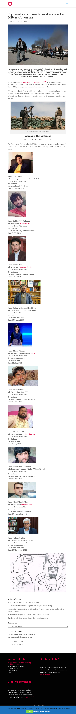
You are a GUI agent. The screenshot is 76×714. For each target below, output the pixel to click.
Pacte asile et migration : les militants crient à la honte (28, 615)
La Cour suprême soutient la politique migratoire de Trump (30, 606)
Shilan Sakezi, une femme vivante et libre (23, 602)
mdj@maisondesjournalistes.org (20, 637)
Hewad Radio (26, 504)
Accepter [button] (29, 711)
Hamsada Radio (26, 223)
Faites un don (45, 675)
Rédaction (12, 21)
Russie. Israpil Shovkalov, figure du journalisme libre (28, 618)
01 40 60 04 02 (13, 664)
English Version (27, 21)
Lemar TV (34, 353)
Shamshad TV (29, 434)
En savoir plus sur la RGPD (41, 711)
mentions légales (29, 697)
